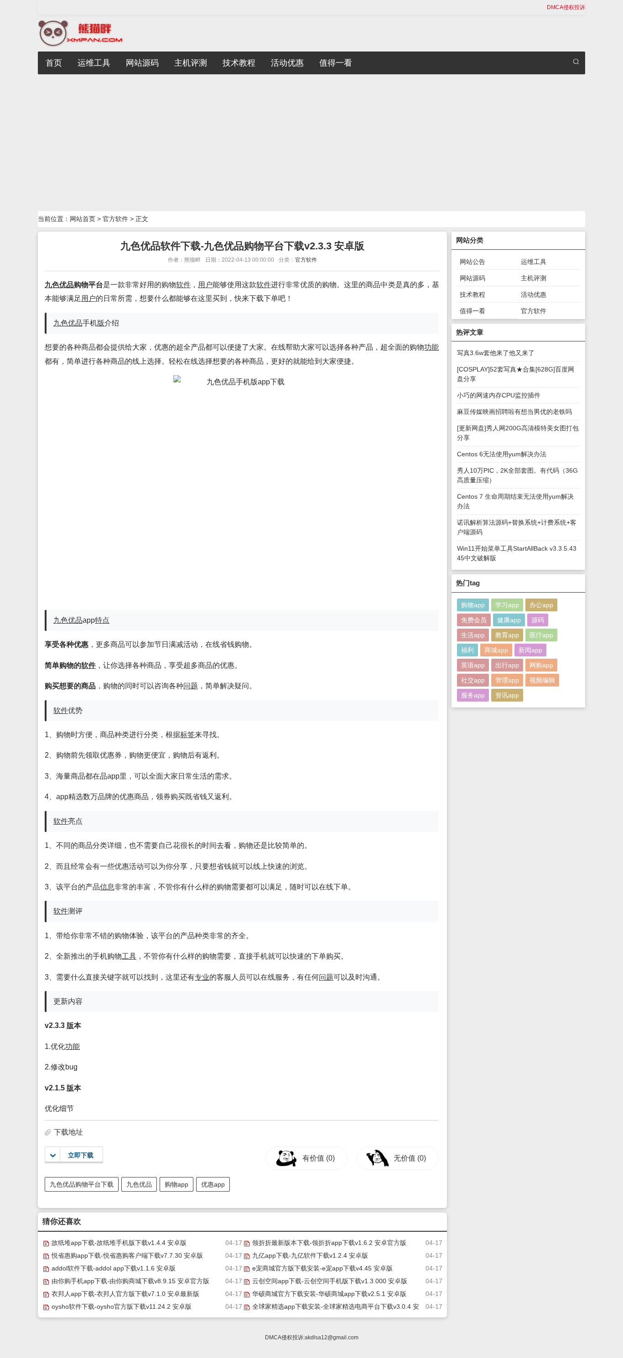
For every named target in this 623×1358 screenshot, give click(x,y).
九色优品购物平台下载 (82, 1184)
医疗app (541, 635)
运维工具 (94, 62)
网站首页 (82, 218)
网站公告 (472, 261)
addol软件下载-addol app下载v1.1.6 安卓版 (113, 1268)
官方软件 (115, 218)
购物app (176, 1184)
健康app (509, 620)
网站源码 (142, 62)
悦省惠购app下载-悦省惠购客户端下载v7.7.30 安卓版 (126, 1255)
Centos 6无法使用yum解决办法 (501, 454)
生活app (473, 635)
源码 (537, 620)
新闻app (530, 650)
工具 (129, 956)
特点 (102, 620)
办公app (541, 605)
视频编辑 (542, 680)
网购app (541, 665)
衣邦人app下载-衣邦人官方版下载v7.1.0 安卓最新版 (124, 1293)
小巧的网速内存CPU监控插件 (498, 395)
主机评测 (190, 62)
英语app (473, 665)
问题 (190, 686)
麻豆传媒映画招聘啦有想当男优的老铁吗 (514, 411)
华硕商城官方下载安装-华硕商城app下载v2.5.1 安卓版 (328, 1293)
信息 (107, 887)
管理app (507, 680)
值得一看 (335, 62)
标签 (187, 734)
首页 (54, 62)
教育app (507, 635)
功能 (431, 347)
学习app (507, 605)
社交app (473, 680)
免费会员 (474, 620)
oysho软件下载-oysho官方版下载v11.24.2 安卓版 (121, 1306)
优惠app (213, 1184)
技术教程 (239, 62)
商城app (496, 650)
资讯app (507, 695)
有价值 (318, 1158)
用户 (205, 285)
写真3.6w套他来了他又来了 (496, 352)
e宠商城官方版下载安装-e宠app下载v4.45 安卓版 (321, 1268)
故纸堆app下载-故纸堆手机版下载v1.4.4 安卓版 (118, 1242)
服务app (473, 695)
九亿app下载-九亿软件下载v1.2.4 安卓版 (309, 1255)
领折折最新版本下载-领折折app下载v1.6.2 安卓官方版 (328, 1242)
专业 (202, 977)
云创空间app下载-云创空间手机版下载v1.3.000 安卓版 (328, 1281)
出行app (507, 665)
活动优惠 (287, 62)
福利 (467, 650)
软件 (183, 285)
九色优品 (59, 285)
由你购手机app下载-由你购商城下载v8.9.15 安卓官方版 (129, 1281)
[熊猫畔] (81, 32)
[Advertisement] (311, 143)
